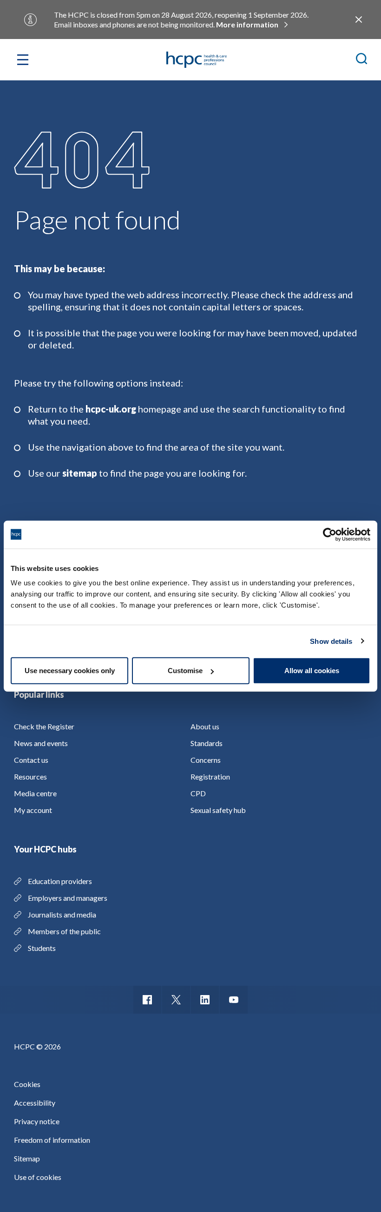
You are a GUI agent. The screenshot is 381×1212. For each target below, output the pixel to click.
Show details (331, 641)
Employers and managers (67, 897)
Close (359, 19)
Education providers (60, 881)
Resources (30, 776)
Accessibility (34, 1102)
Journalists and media (62, 914)
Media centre (35, 793)
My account (33, 810)
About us (204, 726)
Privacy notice (36, 1121)
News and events (41, 743)
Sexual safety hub (218, 810)
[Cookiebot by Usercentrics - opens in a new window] (329, 534)
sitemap (79, 472)
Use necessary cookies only (70, 671)
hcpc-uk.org (110, 408)
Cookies (27, 1084)
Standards (206, 743)
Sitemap (27, 1158)
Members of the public (64, 931)
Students (42, 947)
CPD (198, 793)
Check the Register (44, 726)
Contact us (31, 759)
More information (247, 24)
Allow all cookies (311, 671)
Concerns (205, 759)
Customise (185, 671)
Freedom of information (52, 1139)
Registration (210, 776)
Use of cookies (37, 1177)
